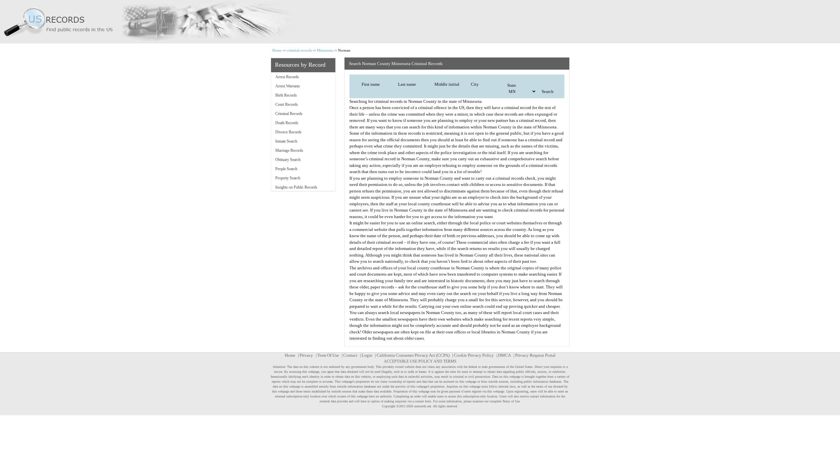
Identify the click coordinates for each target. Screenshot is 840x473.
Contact (350, 355)
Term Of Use (328, 355)
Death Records (286, 123)
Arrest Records (287, 77)
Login (367, 355)
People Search (286, 169)
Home (277, 50)
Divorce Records (288, 132)
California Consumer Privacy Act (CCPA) (413, 355)
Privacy (306, 355)
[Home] (420, 21)
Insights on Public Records (296, 187)
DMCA (504, 355)
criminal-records (299, 50)
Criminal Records (289, 113)
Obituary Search (288, 159)
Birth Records (286, 95)
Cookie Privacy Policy (474, 355)
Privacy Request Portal (535, 355)
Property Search (287, 178)
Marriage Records (289, 150)
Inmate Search (286, 141)
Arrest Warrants (287, 86)
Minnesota (325, 50)
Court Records (286, 104)
